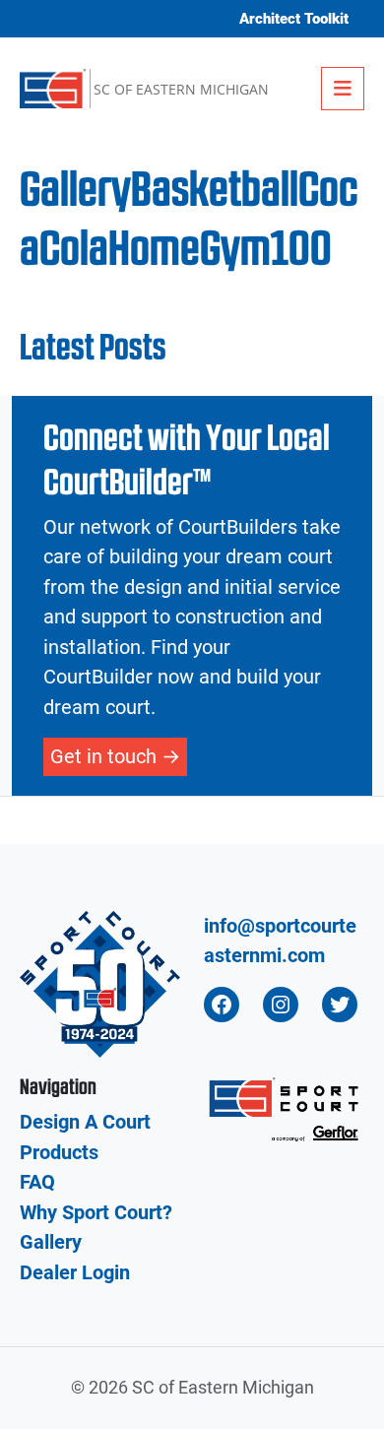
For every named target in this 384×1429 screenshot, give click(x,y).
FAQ (37, 1182)
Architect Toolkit (294, 19)
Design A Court (85, 1122)
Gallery (51, 1242)
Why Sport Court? (96, 1212)
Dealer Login (75, 1272)
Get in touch (103, 756)
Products (59, 1152)
